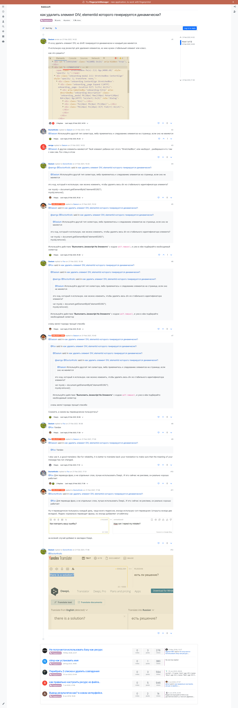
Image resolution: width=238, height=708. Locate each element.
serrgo (50, 145)
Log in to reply (190, 28)
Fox (49, 204)
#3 (172, 145)
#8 (172, 424)
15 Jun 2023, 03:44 (70, 674)
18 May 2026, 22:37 (70, 653)
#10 (172, 472)
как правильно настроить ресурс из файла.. (74, 682)
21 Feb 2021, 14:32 (69, 39)
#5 (172, 204)
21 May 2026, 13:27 (175, 650)
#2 (172, 130)
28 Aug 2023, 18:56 (69, 664)
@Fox (51, 265)
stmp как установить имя (63, 660)
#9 (172, 439)
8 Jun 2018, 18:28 (69, 696)
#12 (172, 550)
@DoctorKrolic (64, 167)
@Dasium (52, 133)
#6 (172, 261)
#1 (172, 39)
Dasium (51, 39)
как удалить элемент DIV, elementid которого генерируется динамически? (114, 167)
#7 (172, 336)
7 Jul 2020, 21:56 (69, 685)
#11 (172, 490)
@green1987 (169, 651)
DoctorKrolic (53, 130)
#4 (172, 164)
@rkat (167, 684)
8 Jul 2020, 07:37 (174, 682)
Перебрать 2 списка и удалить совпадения (74, 671)
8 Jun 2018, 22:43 (174, 693)
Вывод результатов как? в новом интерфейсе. (76, 692)
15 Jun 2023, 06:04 (175, 671)
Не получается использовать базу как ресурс (76, 649)
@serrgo (52, 167)
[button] (3, 704)
